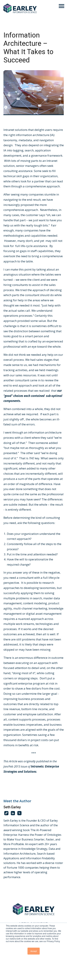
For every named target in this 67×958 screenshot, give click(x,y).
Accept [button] (33, 951)
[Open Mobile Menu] (61, 6)
